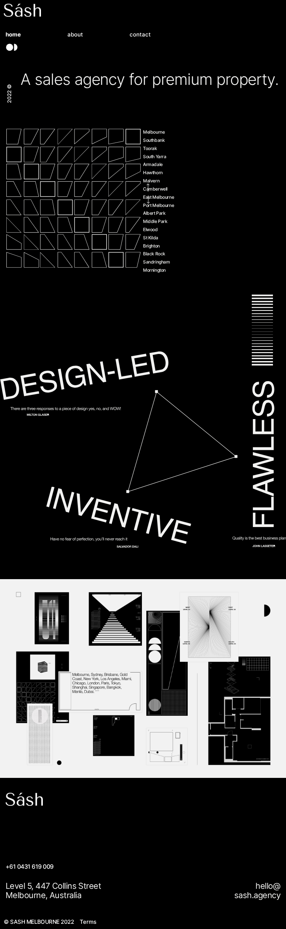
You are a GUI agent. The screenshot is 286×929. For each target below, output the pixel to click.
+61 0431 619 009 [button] (30, 866)
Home (13, 34)
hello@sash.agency (257, 890)
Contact (140, 34)
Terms (88, 922)
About (75, 34)
